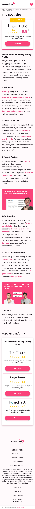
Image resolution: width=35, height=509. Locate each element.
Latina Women (17, 458)
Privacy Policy (18, 495)
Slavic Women (17, 454)
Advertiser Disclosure (17, 500)
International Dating (17, 465)
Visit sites (17, 368)
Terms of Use (17, 492)
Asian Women (18, 462)
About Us (17, 488)
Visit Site (17, 44)
